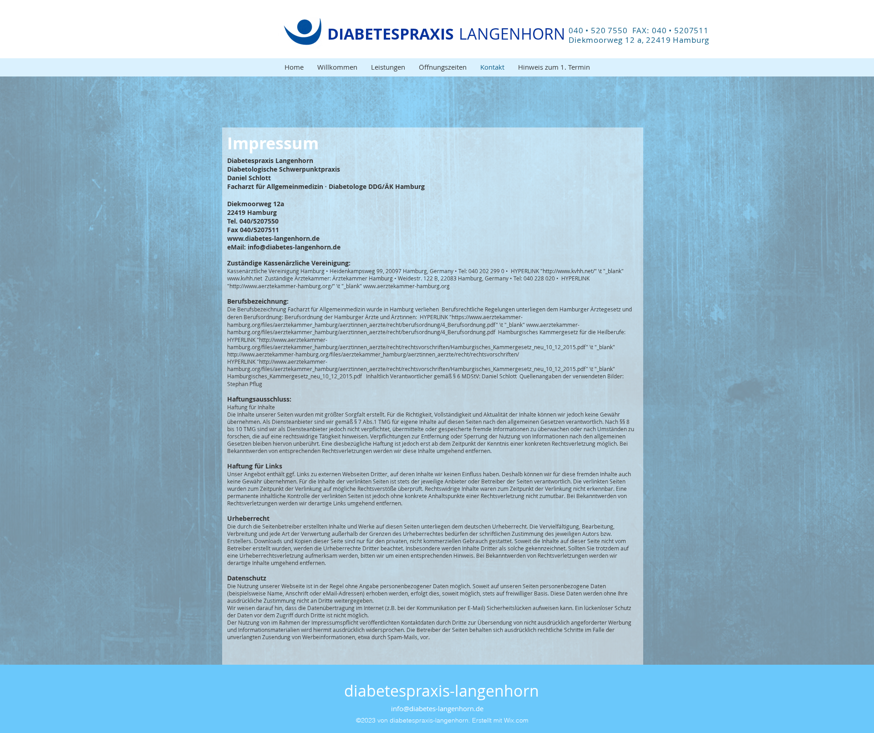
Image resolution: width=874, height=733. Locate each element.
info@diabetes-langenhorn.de (437, 708)
